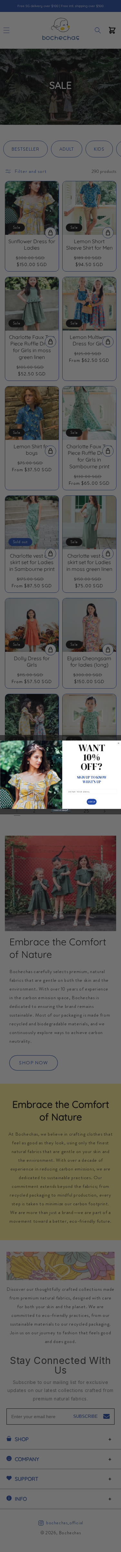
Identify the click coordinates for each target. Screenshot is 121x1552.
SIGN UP (91, 801)
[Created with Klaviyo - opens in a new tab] (60, 810)
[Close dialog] (118, 742)
